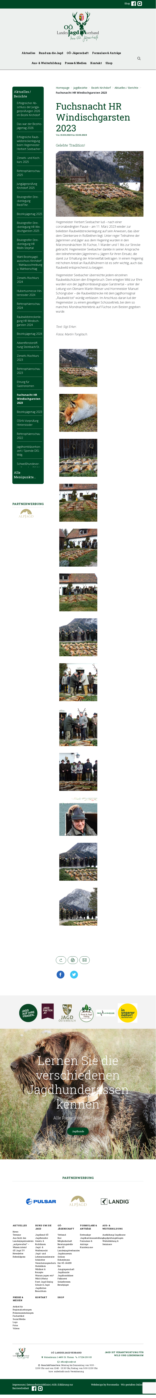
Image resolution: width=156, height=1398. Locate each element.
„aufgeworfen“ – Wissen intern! (21, 1246)
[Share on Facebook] (61, 974)
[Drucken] (73, 960)
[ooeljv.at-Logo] (77, 27)
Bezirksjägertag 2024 (29, 334)
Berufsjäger (63, 1284)
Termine (17, 1234)
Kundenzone (86, 1247)
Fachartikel (18, 1315)
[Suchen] (139, 58)
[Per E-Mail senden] (84, 960)
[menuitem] (29, 53)
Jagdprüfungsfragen (112, 1237)
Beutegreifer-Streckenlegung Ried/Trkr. (28, 201)
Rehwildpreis (19, 1256)
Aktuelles (28, 53)
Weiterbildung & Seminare (110, 1243)
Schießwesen (64, 1281)
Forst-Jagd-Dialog (44, 1281)
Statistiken (40, 1266)
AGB (53, 1384)
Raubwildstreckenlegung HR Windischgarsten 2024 (29, 321)
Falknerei (62, 1278)
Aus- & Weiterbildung (46, 63)
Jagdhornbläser (65, 1275)
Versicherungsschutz (45, 1263)
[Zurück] (61, 960)
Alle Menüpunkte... (25, 474)
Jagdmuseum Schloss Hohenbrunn (65, 1256)
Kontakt (96, 63)
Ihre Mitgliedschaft (65, 1239)
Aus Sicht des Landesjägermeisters (23, 1239)
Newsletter (18, 1253)
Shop (127, 3)
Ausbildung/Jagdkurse (113, 1234)
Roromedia (113, 1384)
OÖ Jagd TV (19, 1250)
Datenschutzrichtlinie (38, 1384)
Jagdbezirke (80, 87)
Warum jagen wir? (44, 1275)
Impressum (18, 1384)
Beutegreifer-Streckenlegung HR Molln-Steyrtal (28, 244)
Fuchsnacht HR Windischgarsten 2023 (28, 399)
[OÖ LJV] (20, 1353)
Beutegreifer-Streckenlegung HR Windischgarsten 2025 (29, 227)
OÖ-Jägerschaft (78, 53)
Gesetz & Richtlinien (40, 1243)
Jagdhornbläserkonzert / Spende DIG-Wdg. (29, 450)
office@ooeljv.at (68, 1361)
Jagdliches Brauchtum (40, 1290)
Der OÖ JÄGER (65, 1263)
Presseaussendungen (23, 1312)
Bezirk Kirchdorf (101, 87)
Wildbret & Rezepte (40, 1271)
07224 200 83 (85, 1357)
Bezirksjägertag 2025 (29, 214)
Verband (62, 1234)
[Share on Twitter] (72, 974)
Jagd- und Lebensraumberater (45, 1255)
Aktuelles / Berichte (126, 87)
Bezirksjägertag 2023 (29, 412)
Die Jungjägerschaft (66, 1268)
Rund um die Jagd (51, 53)
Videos (16, 1328)
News (15, 1231)
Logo (15, 1322)
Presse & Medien (76, 63)
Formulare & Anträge (106, 53)
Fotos (15, 1325)
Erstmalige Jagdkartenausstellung (92, 1236)
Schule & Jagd (42, 1284)
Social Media (19, 1319)
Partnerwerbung (78, 1178)
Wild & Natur (41, 1278)
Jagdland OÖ (41, 1234)
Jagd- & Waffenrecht (41, 1249)
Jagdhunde (78, 1131)
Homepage (63, 87)
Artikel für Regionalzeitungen (22, 1308)
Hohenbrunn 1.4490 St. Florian (59, 1357)
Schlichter (40, 1259)
